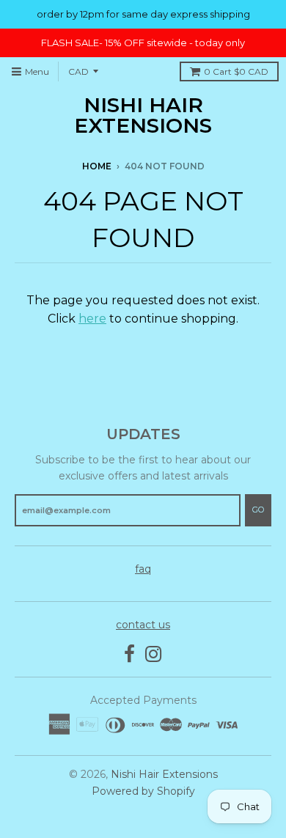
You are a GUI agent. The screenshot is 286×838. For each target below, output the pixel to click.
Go (258, 509)
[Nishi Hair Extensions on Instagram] (153, 654)
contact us (143, 624)
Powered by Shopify (143, 791)
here (92, 319)
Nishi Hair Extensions (143, 115)
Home (96, 166)
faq (143, 569)
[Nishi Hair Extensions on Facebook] (129, 654)
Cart (236, 71)
